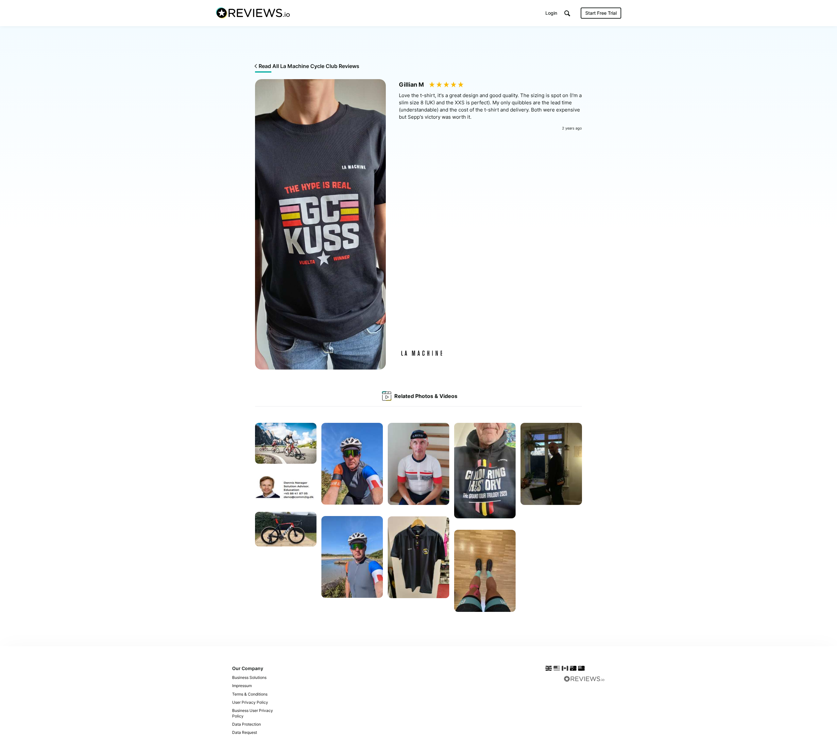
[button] (567, 13)
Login (551, 13)
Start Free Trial (601, 13)
